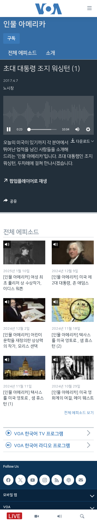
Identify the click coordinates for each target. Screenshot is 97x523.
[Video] (37, 516)
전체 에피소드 (22, 53)
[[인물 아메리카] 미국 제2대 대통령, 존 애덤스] (73, 252)
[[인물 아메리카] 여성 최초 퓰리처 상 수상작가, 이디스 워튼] (24, 252)
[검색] (82, 516)
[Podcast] (69, 480)
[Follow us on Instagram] (44, 480)
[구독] (81, 480)
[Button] (10, 202)
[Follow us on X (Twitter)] (20, 480)
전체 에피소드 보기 (79, 413)
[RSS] (56, 480)
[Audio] (59, 516)
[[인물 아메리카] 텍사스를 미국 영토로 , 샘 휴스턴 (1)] (24, 368)
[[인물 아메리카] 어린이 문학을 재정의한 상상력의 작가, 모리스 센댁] (24, 310)
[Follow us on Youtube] (32, 480)
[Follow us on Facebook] (8, 480)
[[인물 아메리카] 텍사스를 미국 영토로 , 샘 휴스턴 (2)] (73, 310)
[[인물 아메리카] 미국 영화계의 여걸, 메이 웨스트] (73, 368)
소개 (50, 53)
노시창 (8, 88)
